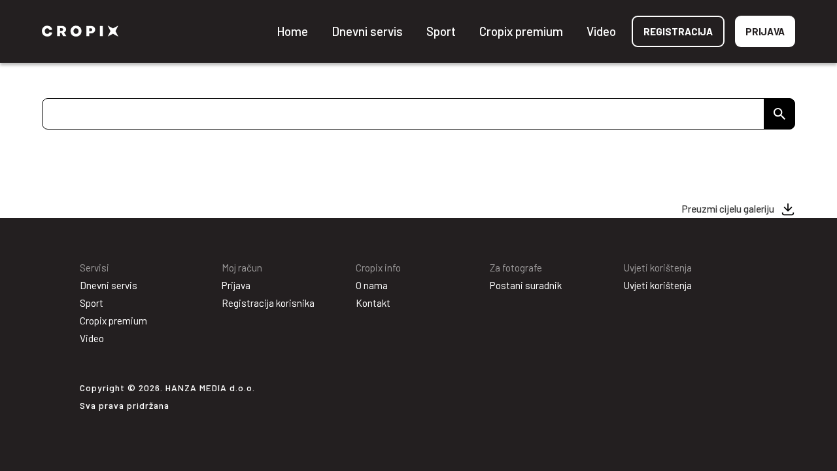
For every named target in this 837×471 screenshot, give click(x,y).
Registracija (678, 31)
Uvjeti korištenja (658, 285)
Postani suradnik (526, 285)
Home (292, 31)
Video (601, 31)
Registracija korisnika (268, 303)
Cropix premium (521, 31)
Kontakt (373, 303)
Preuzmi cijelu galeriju (728, 209)
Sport (441, 31)
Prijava (765, 31)
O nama (372, 285)
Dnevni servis (367, 31)
